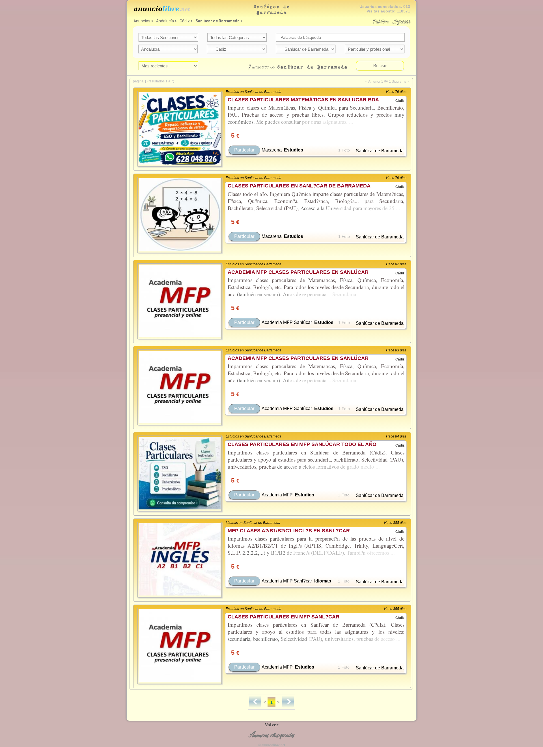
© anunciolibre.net (271, 745)
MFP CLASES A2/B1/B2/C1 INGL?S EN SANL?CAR (289, 530)
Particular (244, 150)
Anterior (374, 82)
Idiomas (322, 581)
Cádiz (185, 21)
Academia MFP (277, 494)
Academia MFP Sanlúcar (287, 322)
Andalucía (165, 21)
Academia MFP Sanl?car (287, 581)
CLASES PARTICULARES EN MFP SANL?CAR (283, 617)
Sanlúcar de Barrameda (217, 21)
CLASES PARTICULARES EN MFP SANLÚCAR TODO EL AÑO (302, 444)
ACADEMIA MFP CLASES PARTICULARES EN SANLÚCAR (298, 272)
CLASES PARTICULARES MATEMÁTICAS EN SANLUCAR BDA (303, 100)
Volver (272, 724)
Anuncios (141, 21)
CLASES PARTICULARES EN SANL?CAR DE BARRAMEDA (299, 186)
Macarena (272, 150)
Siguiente (399, 82)
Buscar (380, 65)
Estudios (293, 150)
